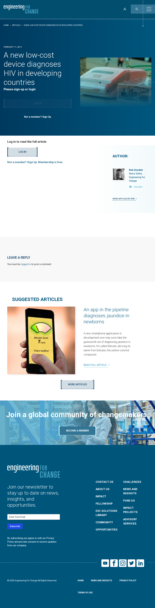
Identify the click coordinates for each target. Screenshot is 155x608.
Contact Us (105, 481)
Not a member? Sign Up (37, 116)
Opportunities (107, 529)
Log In (37, 103)
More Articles (77, 384)
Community (104, 522)
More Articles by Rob (124, 199)
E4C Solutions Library (106, 513)
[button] (149, 9)
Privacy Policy (127, 580)
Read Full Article (95, 365)
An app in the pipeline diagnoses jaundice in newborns (106, 316)
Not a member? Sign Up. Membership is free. (35, 162)
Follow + (138, 187)
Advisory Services (130, 521)
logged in (26, 264)
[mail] (130, 186)
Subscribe (15, 526)
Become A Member (77, 430)
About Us (103, 489)
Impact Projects (130, 510)
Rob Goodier (136, 170)
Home (6, 25)
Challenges (132, 481)
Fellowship (104, 503)
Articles (16, 25)
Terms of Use (85, 592)
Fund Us (129, 500)
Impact (101, 496)
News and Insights (130, 491)
